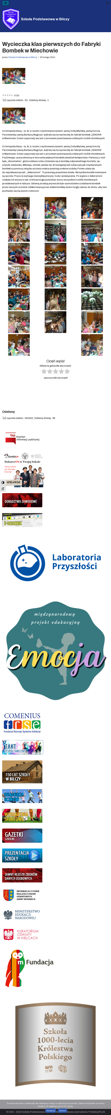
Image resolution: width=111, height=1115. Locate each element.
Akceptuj (51, 1110)
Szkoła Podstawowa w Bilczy (22, 57)
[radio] (44, 372)
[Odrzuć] (107, 1107)
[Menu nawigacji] (5, 3)
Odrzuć (62, 1110)
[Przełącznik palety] (108, 3)
